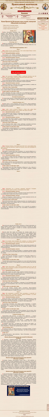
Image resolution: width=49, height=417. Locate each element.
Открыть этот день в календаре (43, 26)
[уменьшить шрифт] (48, 406)
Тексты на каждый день (6, 13)
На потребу (27, 2)
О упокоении (41, 0)
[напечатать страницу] (47, 13)
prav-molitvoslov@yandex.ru (25, 413)
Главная (7, 0)
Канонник (24, 0)
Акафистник (28, 0)
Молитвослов (11, 0)
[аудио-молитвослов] (39, 13)
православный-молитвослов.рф (24, 411)
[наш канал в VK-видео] (45, 13)
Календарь (16, 0)
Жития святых (31, 2)
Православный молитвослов (24, 4)
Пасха (37, 0)
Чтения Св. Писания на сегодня (43, 29)
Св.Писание (17, 2)
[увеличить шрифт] (48, 410)
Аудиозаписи (21, 2)
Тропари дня (43, 21)
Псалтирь (20, 0)
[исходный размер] (48, 408)
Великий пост (33, 0)
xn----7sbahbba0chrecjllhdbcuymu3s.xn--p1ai (26, 416)
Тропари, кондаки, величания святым (11, 27)
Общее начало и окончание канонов (10, 25)
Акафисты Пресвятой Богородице (10, 28)
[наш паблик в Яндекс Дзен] (43, 13)
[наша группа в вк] (41, 13)
